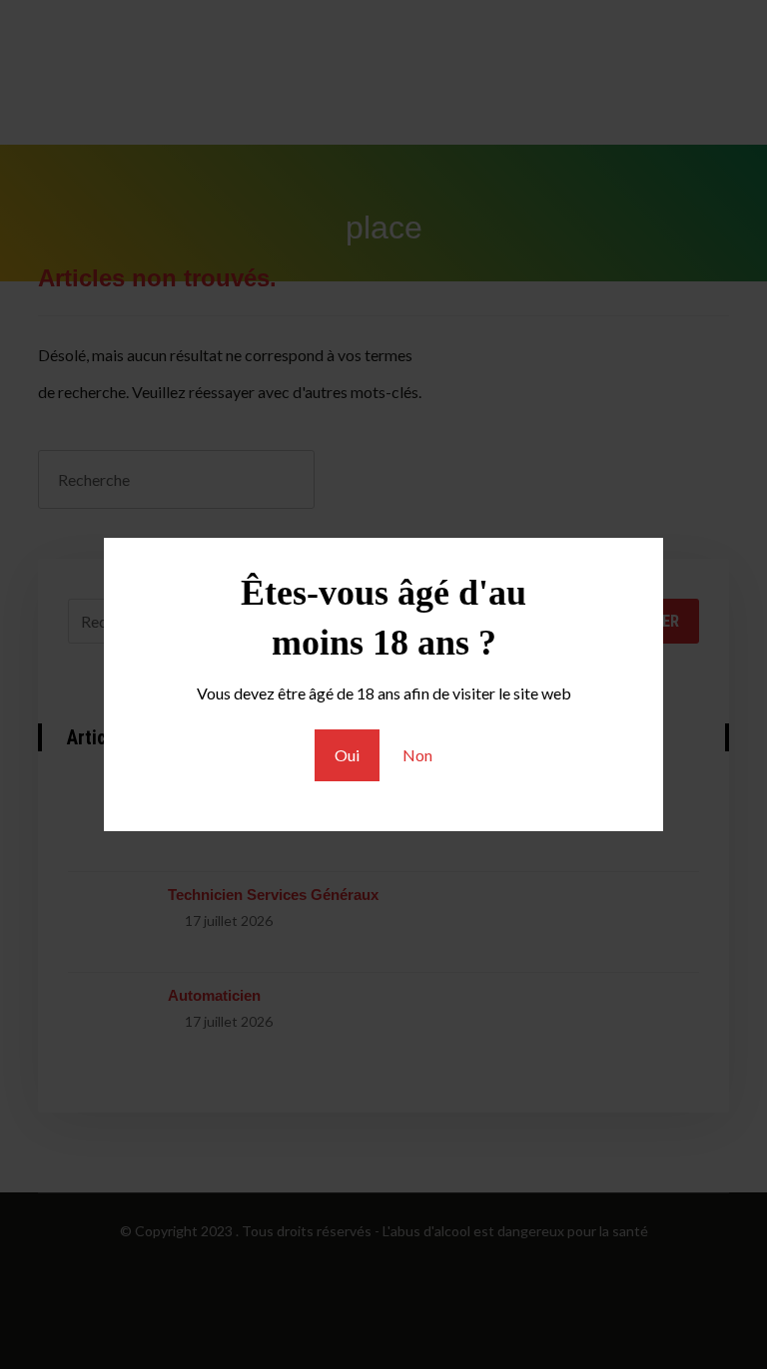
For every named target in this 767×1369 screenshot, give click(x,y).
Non (417, 754)
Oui (347, 754)
